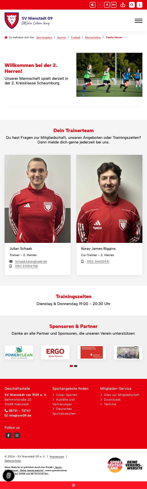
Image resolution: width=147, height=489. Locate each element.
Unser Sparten (66, 395)
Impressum (57, 456)
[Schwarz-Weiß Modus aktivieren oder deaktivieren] (93, 5)
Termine (110, 404)
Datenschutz (13, 460)
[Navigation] (137, 20)
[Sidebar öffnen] (139, 5)
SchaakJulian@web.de (31, 261)
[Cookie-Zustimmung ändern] (8, 475)
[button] (71, 366)
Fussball (75, 37)
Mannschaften (93, 37)
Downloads (112, 399)
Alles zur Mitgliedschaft (121, 395)
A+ (114, 4)
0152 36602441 (98, 261)
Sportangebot (44, 37)
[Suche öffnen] (132, 5)
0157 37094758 (26, 266)
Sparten (61, 37)
